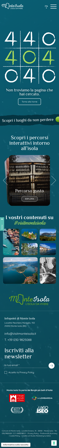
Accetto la (21, 372)
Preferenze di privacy (48, 433)
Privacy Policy (26, 372)
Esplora (29, 199)
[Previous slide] (5, 180)
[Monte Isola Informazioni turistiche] (12, 6)
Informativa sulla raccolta (15, 444)
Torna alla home (29, 101)
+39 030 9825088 (19, 340)
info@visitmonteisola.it (20, 333)
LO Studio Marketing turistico (39, 436)
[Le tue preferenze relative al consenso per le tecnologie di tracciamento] (54, 443)
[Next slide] (53, 180)
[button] (46, 7)
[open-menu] (53, 6)
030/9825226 (7, 433)
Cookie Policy (14, 436)
